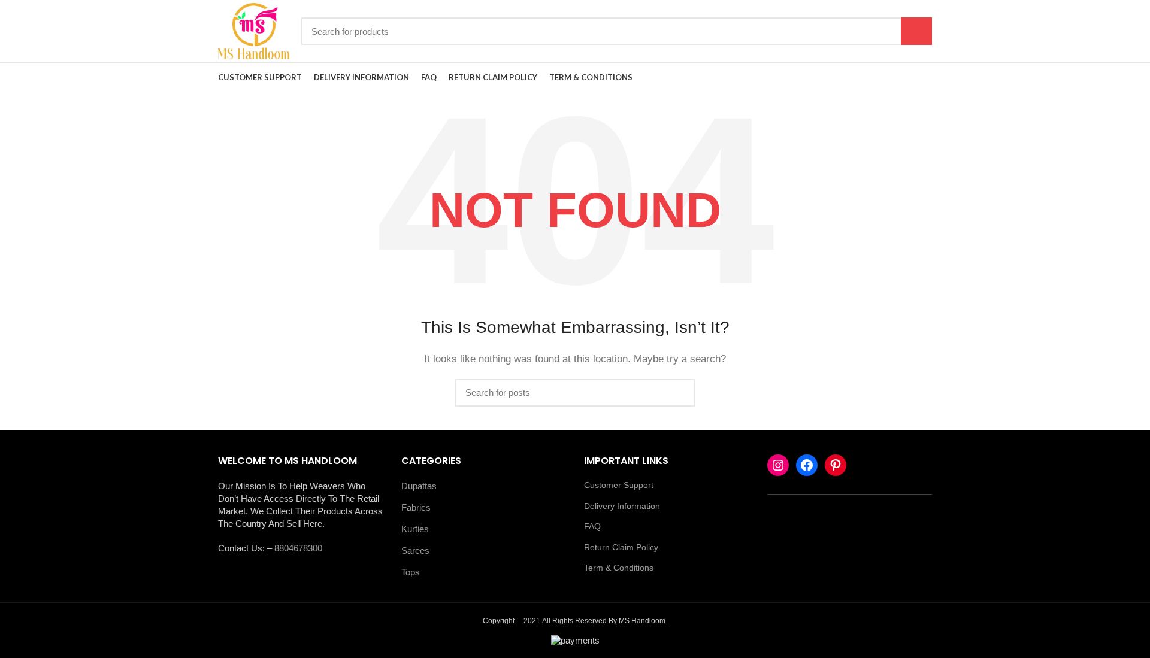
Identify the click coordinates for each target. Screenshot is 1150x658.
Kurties (415, 529)
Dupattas (419, 486)
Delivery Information (622, 506)
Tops (410, 572)
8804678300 (298, 548)
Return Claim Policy (621, 547)
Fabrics (416, 507)
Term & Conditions (618, 567)
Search (916, 31)
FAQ (592, 526)
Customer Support (618, 485)
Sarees (415, 550)
